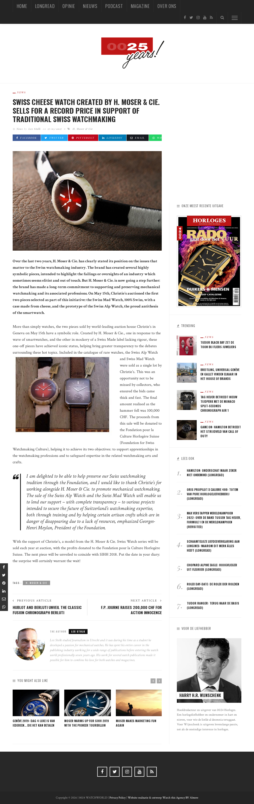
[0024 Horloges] (127, 53)
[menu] (235, 18)
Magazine (140, 6)
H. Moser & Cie (83, 129)
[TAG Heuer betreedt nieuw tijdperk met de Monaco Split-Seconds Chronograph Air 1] (187, 399)
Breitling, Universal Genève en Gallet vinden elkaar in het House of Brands (219, 374)
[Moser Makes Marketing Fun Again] (139, 703)
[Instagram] (198, 17)
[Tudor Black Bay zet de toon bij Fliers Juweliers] (187, 345)
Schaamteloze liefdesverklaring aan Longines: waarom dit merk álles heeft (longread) (213, 545)
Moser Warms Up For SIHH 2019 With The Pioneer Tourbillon (86, 723)
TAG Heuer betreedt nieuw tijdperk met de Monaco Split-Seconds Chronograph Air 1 (218, 403)
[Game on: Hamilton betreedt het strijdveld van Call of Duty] (187, 429)
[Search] (222, 18)
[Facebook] (185, 17)
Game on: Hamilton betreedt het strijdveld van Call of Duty (220, 431)
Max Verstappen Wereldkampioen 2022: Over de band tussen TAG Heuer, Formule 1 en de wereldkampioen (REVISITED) (214, 520)
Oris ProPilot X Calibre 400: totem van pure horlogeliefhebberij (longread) (212, 494)
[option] (36, 709)
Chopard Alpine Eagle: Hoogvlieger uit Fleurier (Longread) (212, 567)
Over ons (167, 6)
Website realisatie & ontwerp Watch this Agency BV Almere (163, 798)
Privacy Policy (117, 798)
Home (22, 6)
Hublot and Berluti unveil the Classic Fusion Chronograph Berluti (47, 609)
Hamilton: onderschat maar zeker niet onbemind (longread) (212, 472)
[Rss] (211, 17)
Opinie (69, 6)
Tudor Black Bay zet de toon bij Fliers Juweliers (218, 344)
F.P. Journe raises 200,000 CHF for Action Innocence (131, 609)
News (21, 92)
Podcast (114, 6)
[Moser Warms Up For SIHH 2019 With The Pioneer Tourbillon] (87, 703)
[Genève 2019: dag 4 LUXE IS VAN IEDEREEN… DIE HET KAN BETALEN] (36, 703)
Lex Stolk (35, 129)
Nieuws (90, 6)
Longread (45, 6)
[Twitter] (191, 17)
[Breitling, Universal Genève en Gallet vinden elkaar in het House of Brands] (187, 372)
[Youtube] (204, 17)
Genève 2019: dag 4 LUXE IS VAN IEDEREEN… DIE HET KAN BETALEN (34, 723)
